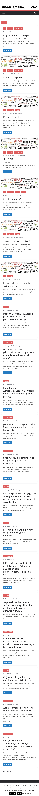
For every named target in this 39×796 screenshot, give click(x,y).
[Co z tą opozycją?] (19, 183)
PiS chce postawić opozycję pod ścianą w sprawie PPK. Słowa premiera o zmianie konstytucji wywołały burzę (19, 497)
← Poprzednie (6, 772)
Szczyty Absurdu (8, 342)
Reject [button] (19, 793)
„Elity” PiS (8, 159)
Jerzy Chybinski (16, 31)
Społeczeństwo (18, 28)
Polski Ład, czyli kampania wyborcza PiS (16, 284)
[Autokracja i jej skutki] (19, 62)
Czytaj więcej (26, 793)
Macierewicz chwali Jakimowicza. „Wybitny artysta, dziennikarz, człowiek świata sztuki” (19, 353)
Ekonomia (10, 110)
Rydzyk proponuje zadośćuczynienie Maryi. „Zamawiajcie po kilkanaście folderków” (17, 745)
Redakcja (18, 310)
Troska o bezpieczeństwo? (16, 240)
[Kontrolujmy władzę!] (19, 101)
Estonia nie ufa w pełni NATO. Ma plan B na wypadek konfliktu (18, 532)
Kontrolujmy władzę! (13, 117)
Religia (23, 192)
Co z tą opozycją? (12, 198)
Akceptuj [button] (12, 793)
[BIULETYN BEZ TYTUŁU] (19, 7)
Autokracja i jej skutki (14, 77)
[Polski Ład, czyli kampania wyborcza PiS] (19, 267)
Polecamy (6, 306)
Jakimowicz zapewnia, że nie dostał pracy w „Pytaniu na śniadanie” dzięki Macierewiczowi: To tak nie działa (17, 569)
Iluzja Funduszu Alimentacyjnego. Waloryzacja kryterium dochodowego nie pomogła (18, 392)
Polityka (10, 28)
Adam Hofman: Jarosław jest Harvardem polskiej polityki (18, 709)
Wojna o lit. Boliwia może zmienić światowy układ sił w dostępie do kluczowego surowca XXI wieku (18, 606)
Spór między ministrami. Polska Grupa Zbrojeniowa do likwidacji (19, 460)
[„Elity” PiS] (19, 143)
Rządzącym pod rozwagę (16, 35)
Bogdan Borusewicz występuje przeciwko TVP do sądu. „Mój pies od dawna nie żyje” (19, 316)
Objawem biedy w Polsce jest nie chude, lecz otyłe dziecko (18, 678)
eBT (5, 28)
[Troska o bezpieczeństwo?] (19, 225)
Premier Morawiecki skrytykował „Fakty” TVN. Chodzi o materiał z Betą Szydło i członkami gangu (19, 643)
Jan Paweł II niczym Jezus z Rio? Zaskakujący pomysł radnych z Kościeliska (19, 427)
